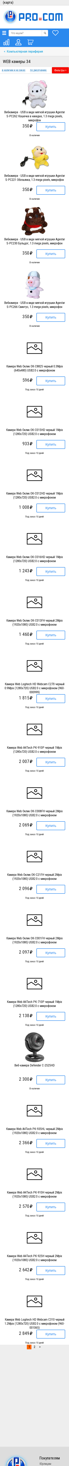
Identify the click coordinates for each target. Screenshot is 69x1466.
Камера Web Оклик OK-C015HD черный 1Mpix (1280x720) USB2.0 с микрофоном (34, 432)
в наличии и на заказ (13, 70)
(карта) (8, 2)
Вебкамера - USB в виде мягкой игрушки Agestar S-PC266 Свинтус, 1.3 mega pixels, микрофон (34, 305)
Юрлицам (45, 1464)
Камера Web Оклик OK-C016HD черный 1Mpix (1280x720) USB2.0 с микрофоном (34, 559)
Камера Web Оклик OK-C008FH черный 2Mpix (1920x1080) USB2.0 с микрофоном (34, 813)
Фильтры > (60, 70)
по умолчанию (38, 70)
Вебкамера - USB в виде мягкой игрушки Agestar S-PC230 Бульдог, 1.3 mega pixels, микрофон (34, 241)
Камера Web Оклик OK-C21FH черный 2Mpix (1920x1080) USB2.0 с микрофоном (34, 877)
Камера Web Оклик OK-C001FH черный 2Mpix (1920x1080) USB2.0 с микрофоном (34, 940)
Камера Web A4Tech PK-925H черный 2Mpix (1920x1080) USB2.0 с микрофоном (34, 1258)
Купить (50, 127)
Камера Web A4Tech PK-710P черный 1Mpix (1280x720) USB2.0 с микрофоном (34, 1004)
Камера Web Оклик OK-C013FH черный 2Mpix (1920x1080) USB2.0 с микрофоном (34, 622)
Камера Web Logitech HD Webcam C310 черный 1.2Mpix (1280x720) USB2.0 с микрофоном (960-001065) (35, 1323)
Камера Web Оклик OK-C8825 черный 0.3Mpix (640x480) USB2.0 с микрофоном (34, 368)
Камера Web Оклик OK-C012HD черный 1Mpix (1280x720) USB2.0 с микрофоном (34, 495)
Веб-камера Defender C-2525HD (34, 1065)
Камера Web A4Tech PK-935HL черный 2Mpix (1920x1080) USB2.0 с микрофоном (34, 1131)
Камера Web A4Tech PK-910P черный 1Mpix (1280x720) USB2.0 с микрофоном (34, 750)
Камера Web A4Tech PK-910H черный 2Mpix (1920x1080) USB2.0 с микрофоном (34, 1194)
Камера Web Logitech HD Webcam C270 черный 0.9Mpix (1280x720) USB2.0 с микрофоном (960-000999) (35, 688)
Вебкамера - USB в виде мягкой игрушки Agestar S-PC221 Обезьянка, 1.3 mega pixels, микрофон (34, 178)
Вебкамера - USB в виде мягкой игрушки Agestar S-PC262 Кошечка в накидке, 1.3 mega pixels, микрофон (34, 116)
